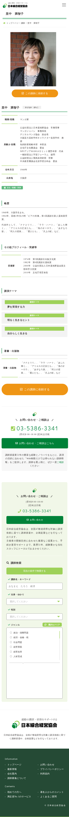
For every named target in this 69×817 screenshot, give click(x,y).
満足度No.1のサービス (19, 796)
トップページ (14, 764)
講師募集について (16, 778)
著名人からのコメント (52, 792)
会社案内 (12, 773)
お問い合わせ (36, 520)
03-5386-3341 (37, 428)
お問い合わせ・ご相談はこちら (36, 443)
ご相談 (60, 462)
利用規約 (45, 773)
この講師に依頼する (36, 93)
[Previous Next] (33, 59)
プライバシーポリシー (52, 769)
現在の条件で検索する (34, 571)
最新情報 (12, 769)
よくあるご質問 (48, 796)
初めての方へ (14, 792)
